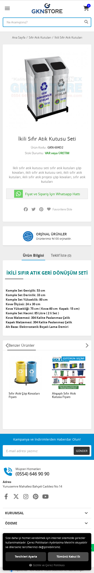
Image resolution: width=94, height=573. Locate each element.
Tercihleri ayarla (26, 556)
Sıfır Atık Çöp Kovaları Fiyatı (24, 395)
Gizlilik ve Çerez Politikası (49, 565)
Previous (7, 345)
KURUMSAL (14, 513)
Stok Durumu (34, 153)
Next (87, 345)
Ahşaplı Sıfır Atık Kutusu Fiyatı (64, 395)
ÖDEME (11, 523)
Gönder (81, 451)
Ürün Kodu (38, 147)
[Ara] (86, 21)
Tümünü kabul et (68, 556)
